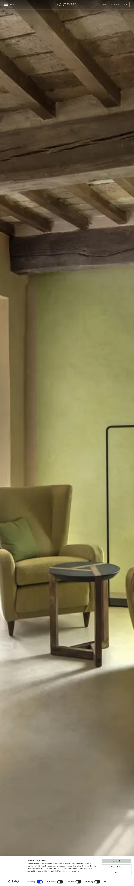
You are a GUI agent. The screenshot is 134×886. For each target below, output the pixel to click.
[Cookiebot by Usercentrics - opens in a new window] (13, 881)
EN (11, 4)
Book (125, 4)
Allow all (116, 861)
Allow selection (116, 867)
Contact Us (115, 4)
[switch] (60, 881)
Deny (116, 873)
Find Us (105, 4)
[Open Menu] (6, 4)
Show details (109, 882)
